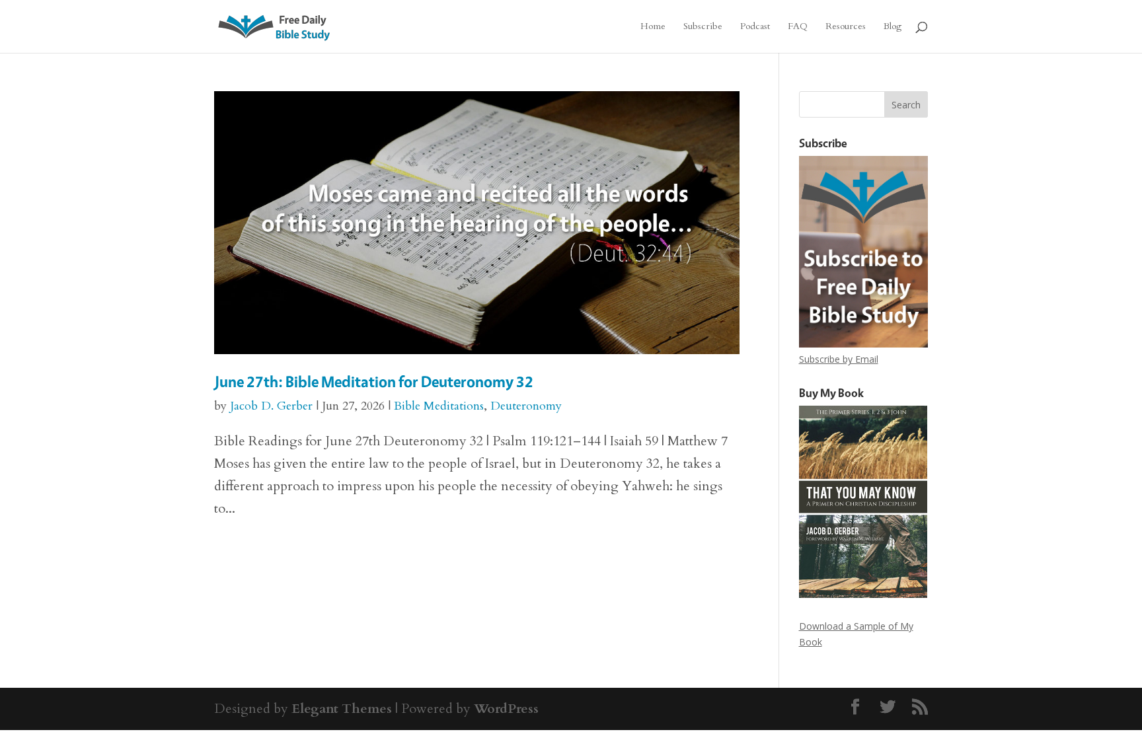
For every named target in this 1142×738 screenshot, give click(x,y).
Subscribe (702, 27)
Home (653, 27)
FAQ (798, 27)
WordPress (506, 709)
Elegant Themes (341, 709)
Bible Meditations (439, 406)
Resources (845, 27)
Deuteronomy (526, 406)
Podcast (755, 27)
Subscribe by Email (838, 359)
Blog (892, 27)
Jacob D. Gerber (271, 406)
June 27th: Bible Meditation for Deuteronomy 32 (373, 381)
